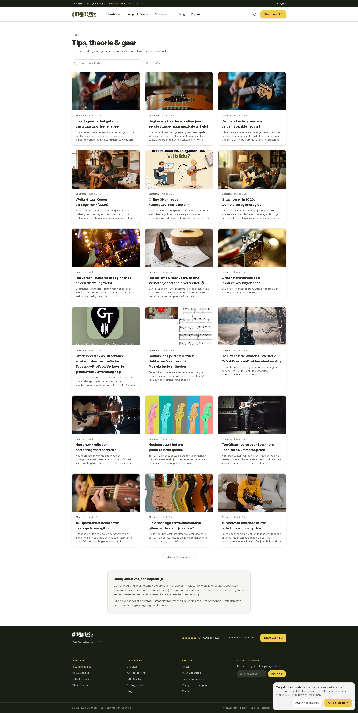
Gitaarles (111, 14)
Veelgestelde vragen (194, 685)
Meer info (314, 695)
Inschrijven (277, 674)
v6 (129, 707)
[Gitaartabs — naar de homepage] (84, 14)
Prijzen (195, 14)
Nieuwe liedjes (80, 673)
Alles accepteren (338, 703)
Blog (182, 14)
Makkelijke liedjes (82, 679)
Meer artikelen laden (179, 557)
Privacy (243, 707)
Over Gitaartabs (191, 673)
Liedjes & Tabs (136, 14)
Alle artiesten (80, 685)
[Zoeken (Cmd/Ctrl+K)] (255, 14)
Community (162, 14)
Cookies (254, 707)
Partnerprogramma (193, 679)
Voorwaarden (230, 707)
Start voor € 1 (273, 14)
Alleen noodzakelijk (307, 703)
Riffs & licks (134, 679)
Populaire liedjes (81, 666)
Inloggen (281, 3)
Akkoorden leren (137, 673)
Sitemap (266, 707)
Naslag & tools (136, 685)
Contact (186, 691)
